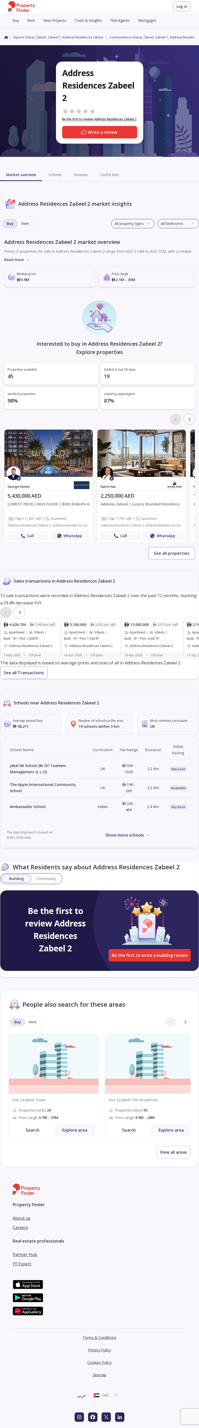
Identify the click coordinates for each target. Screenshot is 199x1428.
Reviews (81, 174)
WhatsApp (72, 535)
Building (16, 878)
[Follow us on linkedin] (119, 1417)
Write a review (102, 132)
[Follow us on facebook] (92, 1417)
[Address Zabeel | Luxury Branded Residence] (141, 486)
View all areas (173, 1152)
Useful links (109, 174)
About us (21, 1218)
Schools (55, 174)
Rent (31, 20)
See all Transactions (24, 673)
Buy (15, 20)
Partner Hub (25, 1254)
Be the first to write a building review (150, 955)
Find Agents (120, 20)
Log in (181, 6)
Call (30, 535)
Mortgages (147, 20)
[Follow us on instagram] (79, 1417)
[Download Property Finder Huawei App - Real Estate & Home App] (28, 1311)
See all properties (171, 553)
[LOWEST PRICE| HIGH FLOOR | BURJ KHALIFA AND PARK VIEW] (48, 486)
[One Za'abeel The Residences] (150, 1086)
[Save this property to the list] (86, 435)
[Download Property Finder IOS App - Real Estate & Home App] (28, 1284)
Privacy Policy (99, 1349)
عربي (81, 1395)
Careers (20, 1227)
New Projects (54, 20)
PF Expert (22, 1264)
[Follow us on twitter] (106, 1417)
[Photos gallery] (48, 453)
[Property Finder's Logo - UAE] (21, 6)
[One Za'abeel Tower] (53, 1086)
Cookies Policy (99, 1362)
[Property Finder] (6, 37)
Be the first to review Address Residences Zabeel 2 (99, 119)
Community (46, 878)
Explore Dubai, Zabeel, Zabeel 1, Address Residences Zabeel (58, 37)
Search (32, 1130)
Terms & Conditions (99, 1337)
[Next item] (189, 419)
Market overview (21, 174)
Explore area (74, 1130)
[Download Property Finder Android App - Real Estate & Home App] (28, 1297)
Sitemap (99, 1374)
